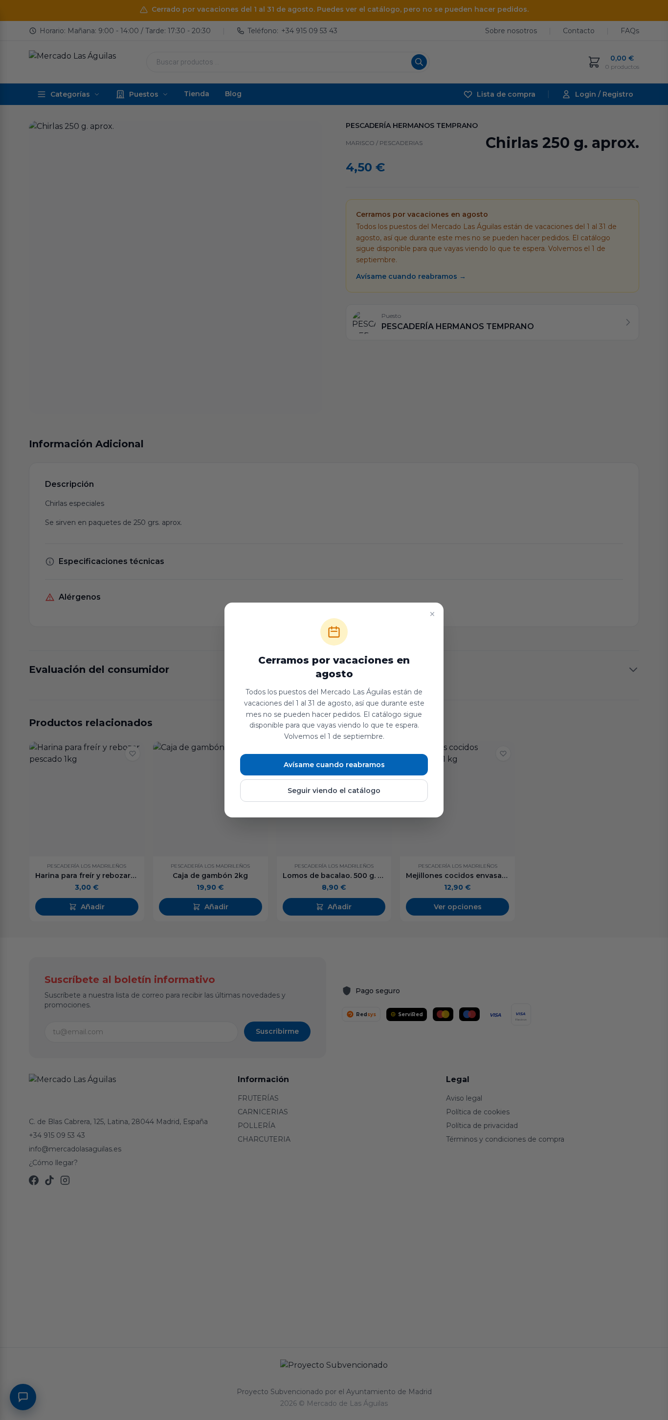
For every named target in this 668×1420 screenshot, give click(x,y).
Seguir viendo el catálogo (334, 790)
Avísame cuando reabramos (334, 764)
